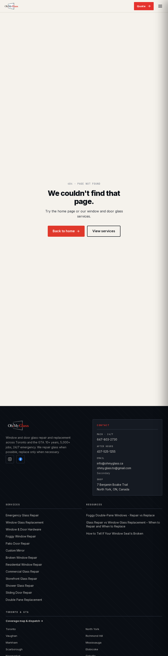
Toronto (11, 629)
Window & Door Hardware (23, 529)
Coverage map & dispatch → (24, 620)
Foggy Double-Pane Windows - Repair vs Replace (120, 515)
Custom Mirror (15, 550)
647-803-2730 (107, 439)
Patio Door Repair (18, 543)
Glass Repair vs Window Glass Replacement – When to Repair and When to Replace (123, 524)
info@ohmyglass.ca (110, 463)
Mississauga (93, 642)
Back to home (64, 231)
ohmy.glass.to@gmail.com (114, 468)
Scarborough (14, 649)
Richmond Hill (94, 635)
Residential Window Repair (24, 564)
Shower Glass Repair (20, 585)
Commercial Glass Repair (22, 571)
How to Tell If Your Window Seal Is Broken (114, 533)
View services (103, 231)
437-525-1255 (106, 451)
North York (92, 629)
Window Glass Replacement (24, 522)
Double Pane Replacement (24, 599)
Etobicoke (92, 649)
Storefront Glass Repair (21, 578)
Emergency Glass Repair (22, 515)
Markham (12, 642)
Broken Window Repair (21, 557)
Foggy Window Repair (21, 536)
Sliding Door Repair (19, 592)
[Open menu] (160, 6)
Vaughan (11, 635)
